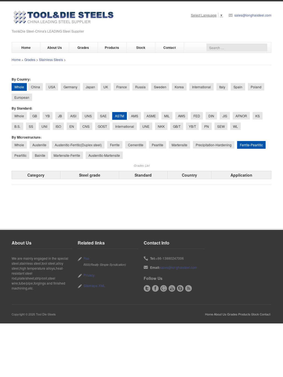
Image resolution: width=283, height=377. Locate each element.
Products (112, 47)
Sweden (160, 86)
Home (26, 47)
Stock (140, 47)
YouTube (172, 288)
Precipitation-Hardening (214, 144)
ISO (58, 126)
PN (206, 126)
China (35, 86)
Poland (256, 86)
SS (31, 126)
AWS (181, 115)
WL (235, 126)
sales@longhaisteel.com (252, 15)
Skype (180, 288)
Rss (86, 258)
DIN (211, 115)
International (201, 86)
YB (47, 115)
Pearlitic (20, 155)
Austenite (39, 144)
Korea (179, 86)
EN (71, 126)
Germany (70, 86)
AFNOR (241, 115)
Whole (19, 115)
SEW (221, 126)
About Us (54, 47)
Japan (90, 86)
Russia (140, 86)
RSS (188, 288)
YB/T (192, 126)
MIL (167, 115)
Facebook (155, 288)
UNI (44, 126)
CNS (86, 126)
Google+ (163, 288)
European (21, 97)
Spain (238, 86)
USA (51, 86)
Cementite (135, 144)
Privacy (89, 275)
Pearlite (157, 144)
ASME (151, 115)
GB (34, 115)
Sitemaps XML (94, 285)
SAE (103, 115)
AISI (73, 115)
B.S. (17, 126)
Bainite (40, 155)
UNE (146, 126)
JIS (224, 115)
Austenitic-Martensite (104, 155)
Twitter (147, 288)
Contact (169, 47)
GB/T (176, 126)
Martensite (179, 144)
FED (196, 115)
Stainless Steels (51, 59)
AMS (134, 115)
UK (105, 86)
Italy (222, 86)
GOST (102, 126)
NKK (161, 126)
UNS (88, 115)
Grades (83, 47)
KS (257, 115)
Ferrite (115, 144)
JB (60, 115)
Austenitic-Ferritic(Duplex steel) (78, 144)
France (121, 86)
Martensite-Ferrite (67, 155)
